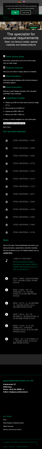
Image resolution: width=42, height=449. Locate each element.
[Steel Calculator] (4, 86)
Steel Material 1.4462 (24, 148)
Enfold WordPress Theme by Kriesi (28, 442)
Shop (4, 420)
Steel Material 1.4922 (24, 155)
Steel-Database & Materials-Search (13, 423)
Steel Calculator (14, 87)
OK (15, 12)
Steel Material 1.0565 (24, 201)
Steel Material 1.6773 (24, 163)
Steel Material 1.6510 (24, 178)
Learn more (25, 12)
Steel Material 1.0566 (24, 140)
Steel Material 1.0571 (24, 194)
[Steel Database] (4, 75)
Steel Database (13, 76)
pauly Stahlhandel (14, 442)
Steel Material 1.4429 (24, 209)
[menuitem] (5, 446)
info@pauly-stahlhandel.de (18, 392)
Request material (14, 67)
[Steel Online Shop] (4, 56)
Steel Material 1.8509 (24, 171)
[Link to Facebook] (37, 444)
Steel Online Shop (15, 56)
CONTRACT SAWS (15, 98)
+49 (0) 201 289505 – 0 (16, 389)
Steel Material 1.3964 (24, 224)
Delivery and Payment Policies (12, 429)
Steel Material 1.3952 (24, 217)
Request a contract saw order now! (14, 123)
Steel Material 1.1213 (24, 186)
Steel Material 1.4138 (24, 232)
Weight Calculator (8, 426)
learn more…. (7, 127)
